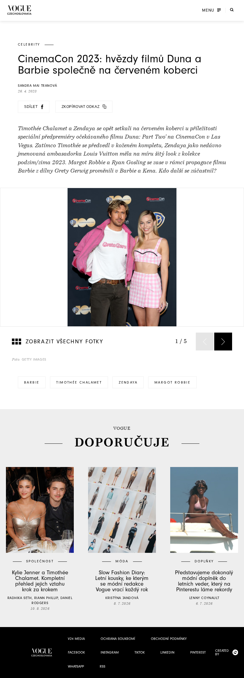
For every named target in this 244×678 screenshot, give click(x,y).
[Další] (223, 341)
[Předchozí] (205, 341)
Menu (208, 10)
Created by (222, 652)
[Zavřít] (238, 671)
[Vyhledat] (232, 10)
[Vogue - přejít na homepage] (19, 10)
